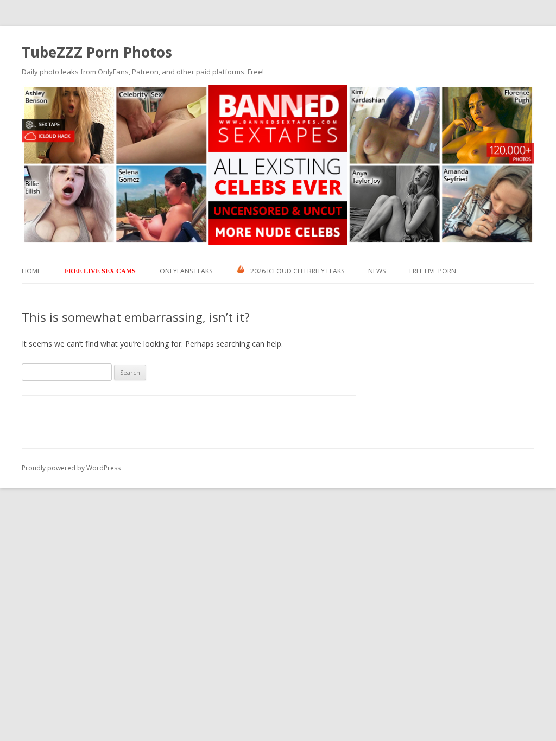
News (377, 271)
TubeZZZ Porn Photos (97, 52)
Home (31, 271)
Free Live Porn (432, 271)
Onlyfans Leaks (186, 271)
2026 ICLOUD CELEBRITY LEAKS (297, 271)
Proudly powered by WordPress (71, 467)
